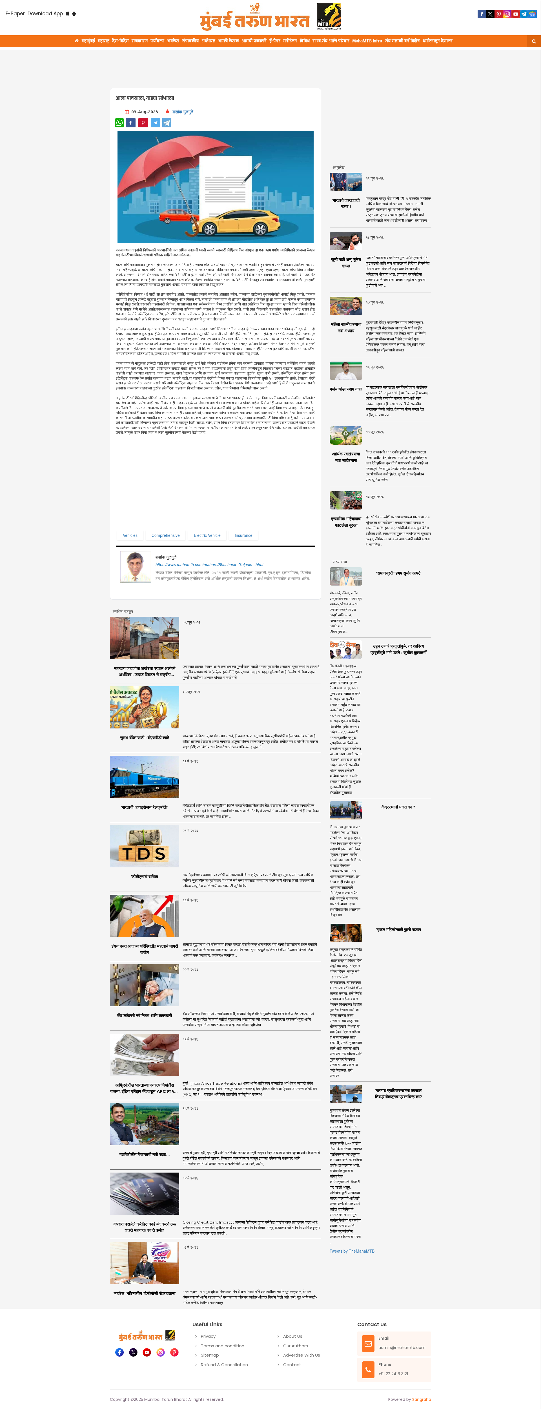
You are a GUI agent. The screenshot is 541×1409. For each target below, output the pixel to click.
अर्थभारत (208, 41)
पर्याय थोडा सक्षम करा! (346, 389)
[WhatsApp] (119, 122)
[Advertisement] (246, 65)
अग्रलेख (173, 41)
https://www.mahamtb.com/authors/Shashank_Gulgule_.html (209, 564)
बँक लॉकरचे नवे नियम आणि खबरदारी (144, 1015)
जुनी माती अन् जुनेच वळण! (346, 263)
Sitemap (210, 1355)
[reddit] (532, 14)
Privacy (208, 1336)
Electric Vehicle (207, 535)
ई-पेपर (274, 41)
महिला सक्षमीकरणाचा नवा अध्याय (346, 327)
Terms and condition (222, 1346)
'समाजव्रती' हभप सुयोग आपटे (398, 573)
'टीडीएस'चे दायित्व (144, 876)
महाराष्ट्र (103, 41)
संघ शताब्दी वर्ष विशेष (402, 41)
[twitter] (490, 14)
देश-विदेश (120, 41)
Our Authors (295, 1346)
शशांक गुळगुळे (182, 111)
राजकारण (140, 41)
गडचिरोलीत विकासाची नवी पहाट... (144, 1154)
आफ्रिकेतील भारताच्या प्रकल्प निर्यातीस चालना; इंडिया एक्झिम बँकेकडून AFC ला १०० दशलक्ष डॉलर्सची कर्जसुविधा (144, 1088)
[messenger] (515, 14)
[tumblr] (524, 14)
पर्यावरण (157, 41)
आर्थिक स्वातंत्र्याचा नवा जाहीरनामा (346, 457)
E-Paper (15, 13)
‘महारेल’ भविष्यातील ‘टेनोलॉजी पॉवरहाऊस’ (144, 1293)
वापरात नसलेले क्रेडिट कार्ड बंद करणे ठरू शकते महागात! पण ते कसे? (145, 1227)
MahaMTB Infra (367, 41)
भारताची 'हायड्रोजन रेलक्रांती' (144, 807)
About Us (292, 1336)
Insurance (243, 535)
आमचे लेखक (228, 41)
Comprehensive (166, 535)
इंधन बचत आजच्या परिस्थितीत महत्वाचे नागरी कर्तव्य (145, 949)
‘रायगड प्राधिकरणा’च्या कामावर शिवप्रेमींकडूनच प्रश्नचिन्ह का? (398, 1094)
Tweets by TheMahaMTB (352, 1251)
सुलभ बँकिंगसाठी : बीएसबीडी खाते (144, 737)
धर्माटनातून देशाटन (438, 41)
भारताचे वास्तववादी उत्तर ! (346, 203)
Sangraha (421, 1399)
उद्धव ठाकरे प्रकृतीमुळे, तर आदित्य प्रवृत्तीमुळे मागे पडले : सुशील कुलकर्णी (398, 649)
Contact (292, 1365)
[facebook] (482, 14)
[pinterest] (499, 14)
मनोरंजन (290, 41)
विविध (305, 41)
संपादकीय (190, 41)
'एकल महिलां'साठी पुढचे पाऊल (398, 929)
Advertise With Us (301, 1355)
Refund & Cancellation (224, 1365)
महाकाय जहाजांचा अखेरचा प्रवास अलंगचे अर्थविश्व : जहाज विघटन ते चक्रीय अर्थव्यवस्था (144, 672)
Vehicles (130, 535)
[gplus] (507, 14)
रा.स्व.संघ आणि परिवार (330, 41)
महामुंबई (88, 41)
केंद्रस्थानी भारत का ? (398, 807)
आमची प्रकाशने (254, 41)
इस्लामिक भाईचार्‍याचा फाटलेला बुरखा (346, 522)
